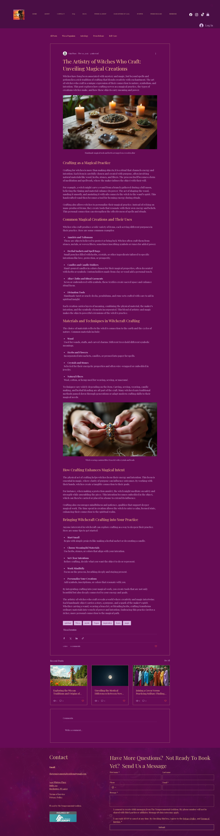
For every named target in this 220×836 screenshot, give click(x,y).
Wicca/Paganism (68, 36)
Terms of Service (57, 794)
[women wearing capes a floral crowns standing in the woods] (151, 675)
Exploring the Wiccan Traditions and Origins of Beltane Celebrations (66, 692)
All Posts (53, 36)
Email (165, 782)
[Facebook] (191, 15)
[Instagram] (197, 15)
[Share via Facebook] (64, 638)
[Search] (212, 5)
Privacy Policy (55, 797)
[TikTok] (203, 15)
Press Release (98, 36)
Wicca (77, 623)
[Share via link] (83, 638)
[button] (207, 14)
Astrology (84, 36)
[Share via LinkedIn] (76, 638)
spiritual (68, 623)
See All (167, 660)
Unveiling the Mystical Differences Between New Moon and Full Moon (108, 692)
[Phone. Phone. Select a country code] (113, 787)
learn (118, 623)
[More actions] (155, 53)
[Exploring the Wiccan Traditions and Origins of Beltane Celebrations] (68, 675)
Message (114, 792)
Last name (167, 772)
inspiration (107, 623)
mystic (87, 623)
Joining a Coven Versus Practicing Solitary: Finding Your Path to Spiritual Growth (150, 692)
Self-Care (113, 36)
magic (127, 623)
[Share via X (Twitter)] (70, 638)
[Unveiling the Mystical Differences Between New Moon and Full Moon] (110, 675)
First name (115, 772)
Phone (112, 782)
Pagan (96, 623)
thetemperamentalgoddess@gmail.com (68, 773)
